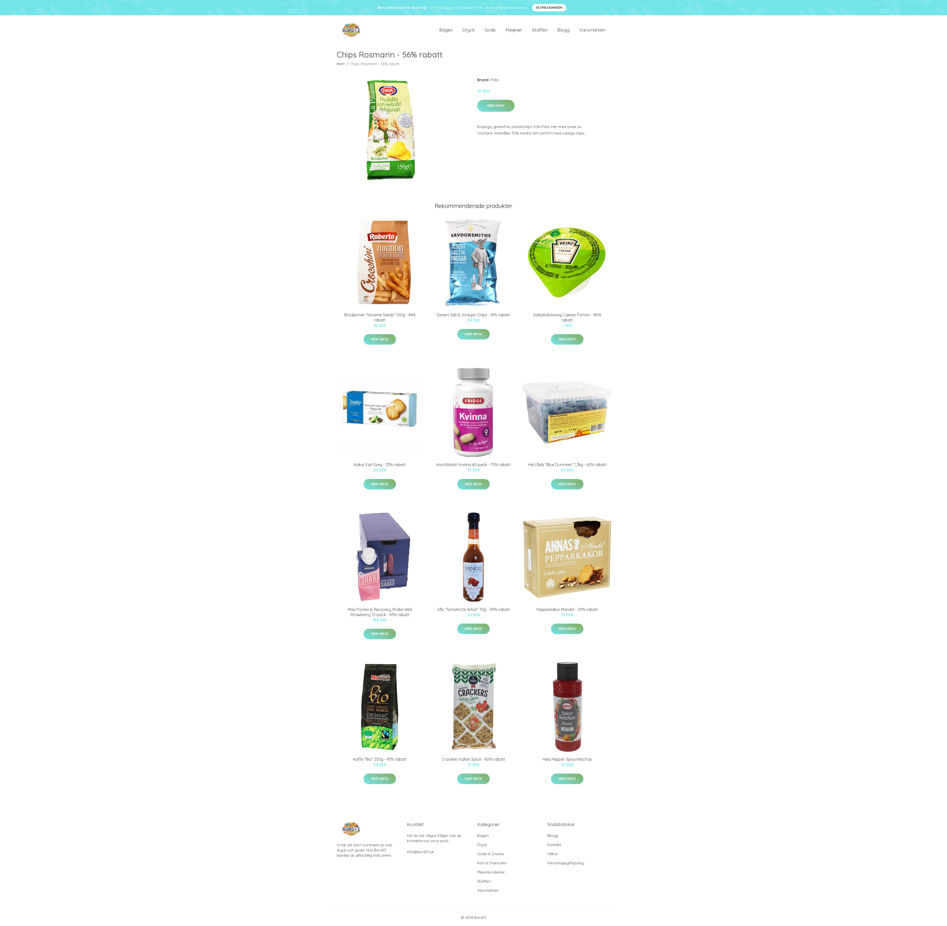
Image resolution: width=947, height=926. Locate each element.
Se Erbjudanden (549, 7)
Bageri (446, 30)
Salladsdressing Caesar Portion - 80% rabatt (567, 317)
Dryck (468, 30)
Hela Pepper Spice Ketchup (567, 759)
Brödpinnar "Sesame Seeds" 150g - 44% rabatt (380, 317)
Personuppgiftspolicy (565, 863)
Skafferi (539, 30)
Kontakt (554, 844)
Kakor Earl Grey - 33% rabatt (380, 464)
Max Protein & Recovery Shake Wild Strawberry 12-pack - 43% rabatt (380, 612)
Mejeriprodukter (491, 872)
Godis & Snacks (490, 853)
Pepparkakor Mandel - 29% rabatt (567, 609)
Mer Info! (496, 105)
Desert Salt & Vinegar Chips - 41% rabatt (473, 314)
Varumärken (592, 30)
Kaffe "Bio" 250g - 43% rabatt (380, 759)
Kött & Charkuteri (492, 863)
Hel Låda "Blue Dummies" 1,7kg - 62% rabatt (567, 464)
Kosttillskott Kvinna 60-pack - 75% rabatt (474, 464)
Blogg (563, 30)
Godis (490, 30)
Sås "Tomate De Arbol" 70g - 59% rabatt (473, 609)
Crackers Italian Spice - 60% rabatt (473, 759)
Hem (341, 63)
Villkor (552, 853)
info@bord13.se (420, 852)
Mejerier (514, 30)
